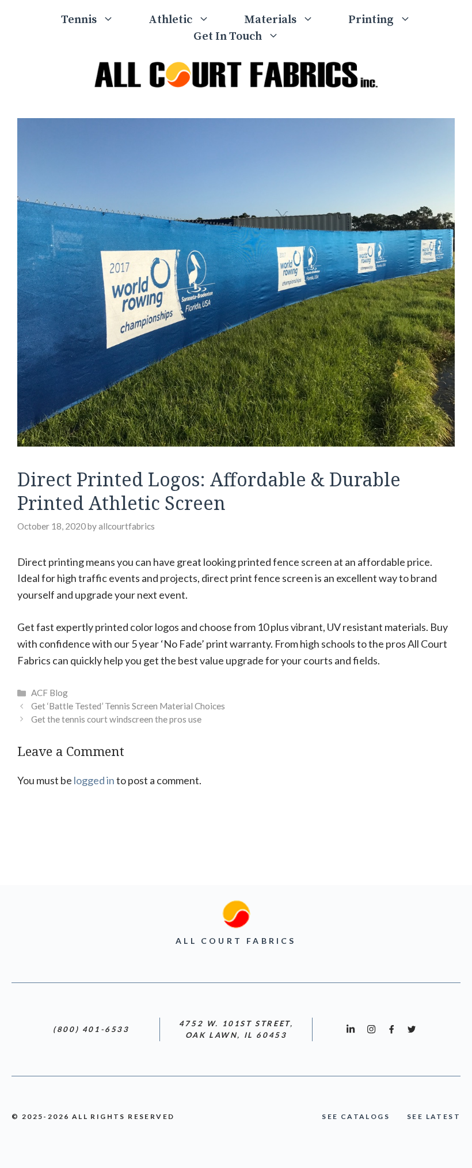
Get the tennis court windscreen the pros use (116, 719)
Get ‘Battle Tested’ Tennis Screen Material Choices (128, 706)
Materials (270, 20)
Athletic (170, 20)
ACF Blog (49, 692)
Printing (371, 20)
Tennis (79, 20)
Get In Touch (227, 36)
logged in (94, 780)
